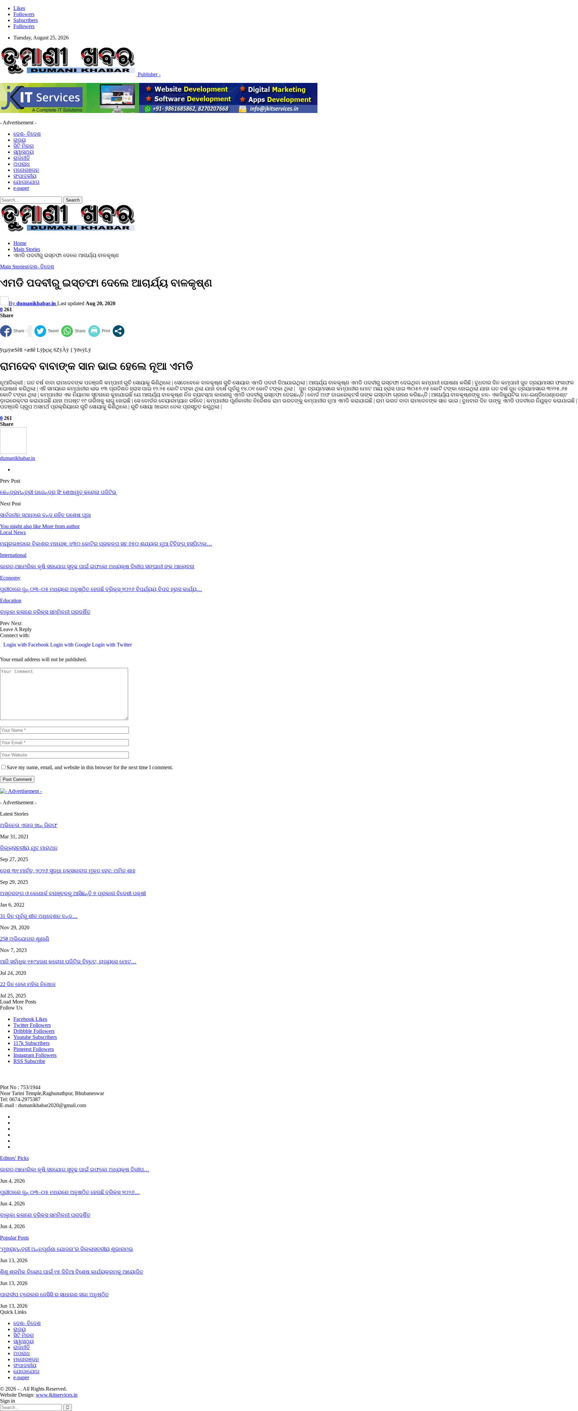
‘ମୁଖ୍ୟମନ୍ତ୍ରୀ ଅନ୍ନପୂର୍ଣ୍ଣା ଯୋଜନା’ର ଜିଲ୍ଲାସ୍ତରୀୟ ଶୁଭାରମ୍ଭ (66, 1249)
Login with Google (71, 645)
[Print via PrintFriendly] (99, 331)
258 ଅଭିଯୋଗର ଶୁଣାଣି (24, 939)
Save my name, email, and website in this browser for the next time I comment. (90, 767)
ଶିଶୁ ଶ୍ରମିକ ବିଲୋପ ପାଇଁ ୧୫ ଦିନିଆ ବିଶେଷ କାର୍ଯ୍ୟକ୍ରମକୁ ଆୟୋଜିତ (71, 1272)
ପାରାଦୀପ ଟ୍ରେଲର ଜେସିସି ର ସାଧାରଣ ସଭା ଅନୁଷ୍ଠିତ (54, 1294)
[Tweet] (46, 331)
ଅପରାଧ (21, 164)
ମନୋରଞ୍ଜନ (26, 170)
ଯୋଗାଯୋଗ (26, 182)
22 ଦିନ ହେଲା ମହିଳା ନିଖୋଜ (28, 984)
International (13, 555)
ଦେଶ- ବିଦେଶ (27, 134)
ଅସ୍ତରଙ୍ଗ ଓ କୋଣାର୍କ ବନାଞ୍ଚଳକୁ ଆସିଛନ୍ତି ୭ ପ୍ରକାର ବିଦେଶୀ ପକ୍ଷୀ (73, 893)
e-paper (21, 188)
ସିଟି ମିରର (23, 146)
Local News (13, 532)
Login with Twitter (112, 645)
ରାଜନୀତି (21, 158)
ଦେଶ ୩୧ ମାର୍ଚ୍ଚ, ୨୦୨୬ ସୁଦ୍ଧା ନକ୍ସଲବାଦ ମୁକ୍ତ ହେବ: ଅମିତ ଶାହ (67, 870)
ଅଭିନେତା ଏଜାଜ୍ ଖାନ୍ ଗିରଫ (28, 825)
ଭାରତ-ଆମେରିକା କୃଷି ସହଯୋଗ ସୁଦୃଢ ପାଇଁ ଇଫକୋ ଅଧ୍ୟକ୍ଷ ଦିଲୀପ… (74, 1169)
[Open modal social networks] (118, 331)
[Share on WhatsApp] (73, 331)
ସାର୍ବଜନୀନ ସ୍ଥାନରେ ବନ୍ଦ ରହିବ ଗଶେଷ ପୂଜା (45, 515)
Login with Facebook (26, 645)
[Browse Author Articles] (13, 452)
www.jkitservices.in (57, 1395)
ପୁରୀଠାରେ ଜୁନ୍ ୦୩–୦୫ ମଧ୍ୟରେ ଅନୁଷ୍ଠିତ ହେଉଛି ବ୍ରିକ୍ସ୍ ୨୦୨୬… (70, 1192)
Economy (10, 578)
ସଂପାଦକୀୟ (24, 176)
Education (10, 600)
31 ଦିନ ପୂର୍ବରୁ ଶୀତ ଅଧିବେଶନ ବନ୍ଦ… (39, 916)
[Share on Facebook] (12, 331)
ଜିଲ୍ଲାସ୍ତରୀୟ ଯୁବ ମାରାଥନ (29, 848)
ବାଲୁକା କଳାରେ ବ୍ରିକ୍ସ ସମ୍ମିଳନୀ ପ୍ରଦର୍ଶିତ (45, 1215)
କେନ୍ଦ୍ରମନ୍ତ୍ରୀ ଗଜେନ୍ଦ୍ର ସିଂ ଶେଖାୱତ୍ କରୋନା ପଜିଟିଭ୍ (58, 492)
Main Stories (13, 266)
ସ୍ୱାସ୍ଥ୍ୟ (23, 152)
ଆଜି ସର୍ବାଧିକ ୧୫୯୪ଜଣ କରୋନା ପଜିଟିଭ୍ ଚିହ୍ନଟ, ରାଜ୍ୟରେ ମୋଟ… (68, 961)
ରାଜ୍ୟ (19, 140)
